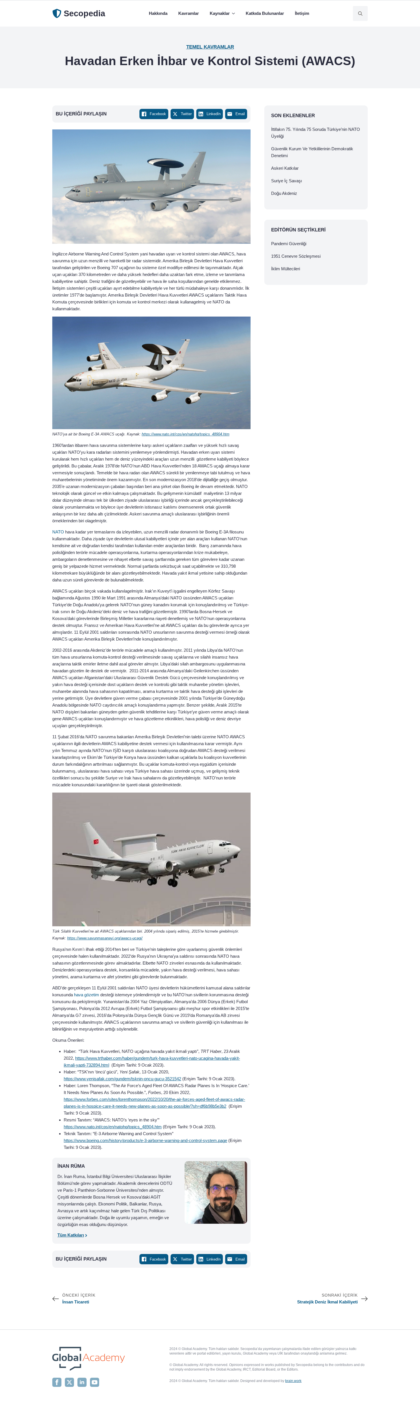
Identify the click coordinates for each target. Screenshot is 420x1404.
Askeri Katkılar (285, 168)
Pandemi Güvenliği (288, 243)
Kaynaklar (220, 13)
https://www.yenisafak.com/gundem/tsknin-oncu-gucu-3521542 (122, 1078)
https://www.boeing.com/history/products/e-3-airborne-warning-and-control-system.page (145, 1140)
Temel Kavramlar (210, 47)
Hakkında (158, 13)
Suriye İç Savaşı (286, 180)
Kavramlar (188, 13)
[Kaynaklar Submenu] (234, 13)
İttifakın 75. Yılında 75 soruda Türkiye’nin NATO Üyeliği (315, 133)
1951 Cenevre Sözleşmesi (296, 256)
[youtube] (94, 1382)
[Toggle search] (360, 13)
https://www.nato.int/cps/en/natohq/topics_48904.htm (113, 1126)
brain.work (293, 1381)
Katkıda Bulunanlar (265, 13)
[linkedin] (82, 1382)
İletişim (302, 13)
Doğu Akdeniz (284, 193)
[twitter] (69, 1382)
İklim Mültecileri (285, 268)
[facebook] (56, 1382)
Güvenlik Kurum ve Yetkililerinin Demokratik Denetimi (312, 152)
